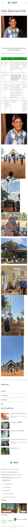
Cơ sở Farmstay (7, 487)
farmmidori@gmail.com (11, 472)
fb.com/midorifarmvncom (14, 475)
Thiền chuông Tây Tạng (9, 497)
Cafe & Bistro (7, 490)
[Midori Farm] (12, 3)
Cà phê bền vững (8, 484)
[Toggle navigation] (2, 3)
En (24, 3)
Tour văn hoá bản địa (9, 493)
